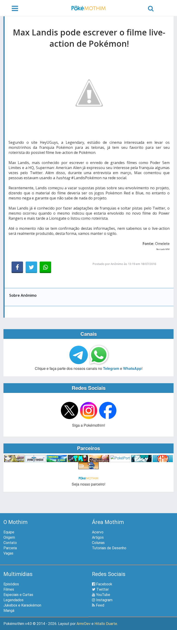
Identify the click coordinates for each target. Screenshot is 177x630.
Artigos (98, 537)
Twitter (102, 589)
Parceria (10, 548)
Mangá (8, 610)
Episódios (11, 584)
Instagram (103, 600)
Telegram (111, 368)
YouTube (102, 595)
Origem (9, 537)
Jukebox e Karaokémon (22, 605)
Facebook (103, 584)
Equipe (8, 532)
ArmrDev (84, 623)
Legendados (13, 600)
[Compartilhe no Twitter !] (31, 267)
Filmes (8, 589)
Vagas (8, 553)
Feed (99, 605)
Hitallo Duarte (105, 623)
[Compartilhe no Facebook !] (17, 267)
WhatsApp (132, 368)
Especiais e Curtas (18, 595)
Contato (10, 543)
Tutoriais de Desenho (109, 548)
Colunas (98, 543)
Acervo (97, 532)
